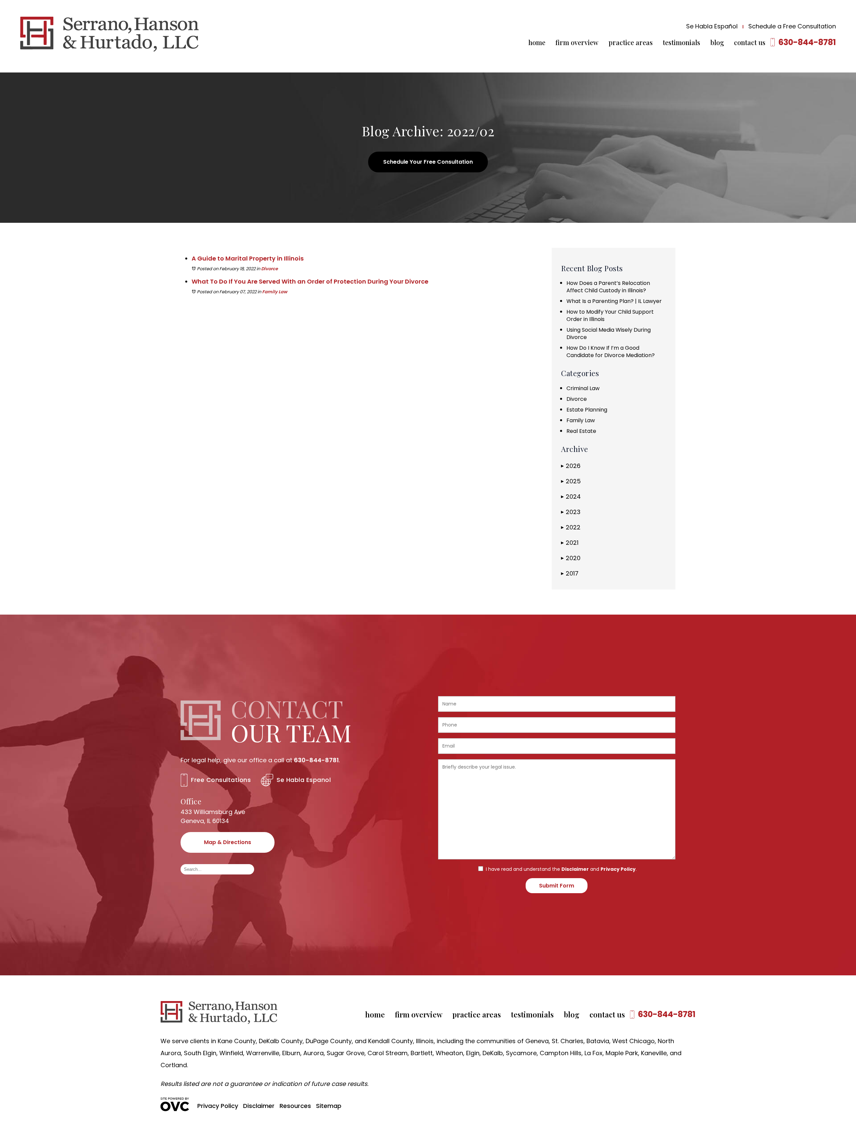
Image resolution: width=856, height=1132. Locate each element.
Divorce (269, 269)
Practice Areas (631, 42)
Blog (717, 42)
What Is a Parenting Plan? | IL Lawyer (614, 301)
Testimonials (681, 42)
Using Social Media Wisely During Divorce (608, 333)
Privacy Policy (618, 869)
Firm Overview (577, 42)
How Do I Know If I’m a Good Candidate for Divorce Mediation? (610, 351)
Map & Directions (227, 842)
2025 (571, 481)
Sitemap (328, 1106)
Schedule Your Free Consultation (428, 162)
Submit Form (556, 886)
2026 (570, 466)
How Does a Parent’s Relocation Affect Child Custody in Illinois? (608, 286)
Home (536, 42)
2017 (569, 573)
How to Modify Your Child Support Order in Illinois (610, 315)
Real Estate (581, 431)
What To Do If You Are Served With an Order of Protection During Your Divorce (310, 281)
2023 (570, 512)
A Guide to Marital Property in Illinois (248, 258)
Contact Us (749, 42)
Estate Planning (586, 410)
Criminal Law (583, 388)
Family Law (274, 292)
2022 (570, 527)
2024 (571, 496)
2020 (570, 558)
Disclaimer (575, 869)
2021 (569, 542)
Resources (295, 1106)
